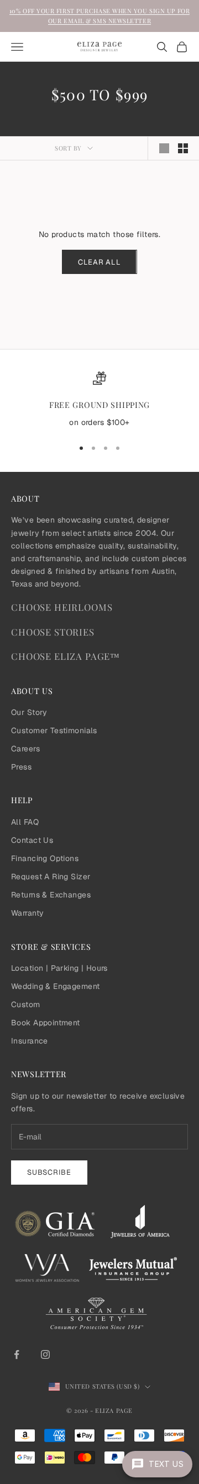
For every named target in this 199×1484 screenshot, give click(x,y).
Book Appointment (45, 1023)
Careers (25, 749)
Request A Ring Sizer (50, 876)
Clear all (99, 262)
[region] (99, 400)
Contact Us (32, 840)
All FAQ (25, 822)
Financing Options (44, 858)
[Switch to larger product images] (164, 148)
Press (21, 767)
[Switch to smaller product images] (183, 148)
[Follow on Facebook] (16, 1354)
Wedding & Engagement (55, 986)
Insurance (29, 1041)
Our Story (29, 712)
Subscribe (49, 1172)
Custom (25, 1004)
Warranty (27, 913)
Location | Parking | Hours (59, 968)
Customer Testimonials (54, 730)
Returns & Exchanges (51, 895)
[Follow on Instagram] (45, 1354)
